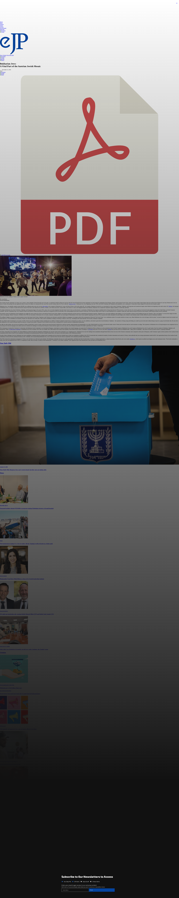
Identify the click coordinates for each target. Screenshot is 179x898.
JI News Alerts (96, 881)
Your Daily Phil (67, 881)
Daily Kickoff (86, 881)
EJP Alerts (76, 881)
